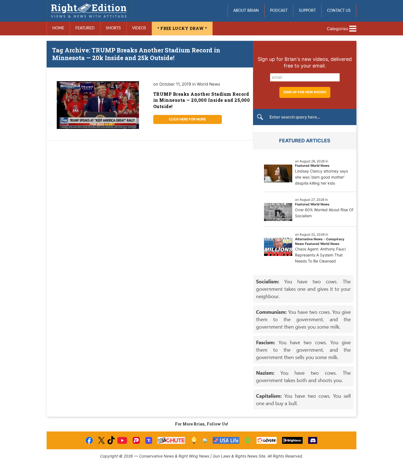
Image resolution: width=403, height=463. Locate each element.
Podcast (279, 11)
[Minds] (194, 440)
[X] (101, 440)
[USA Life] (226, 440)
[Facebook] (89, 440)
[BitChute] (171, 440)
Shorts (113, 28)
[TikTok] (111, 440)
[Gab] (205, 440)
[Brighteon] (292, 440)
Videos (139, 28)
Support (307, 11)
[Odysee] (266, 440)
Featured (85, 28)
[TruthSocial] (149, 440)
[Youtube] (122, 440)
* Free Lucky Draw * (182, 28)
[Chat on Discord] (312, 440)
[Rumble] (248, 440)
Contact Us (339, 11)
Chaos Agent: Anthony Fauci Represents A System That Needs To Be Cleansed (320, 255)
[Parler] (136, 440)
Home (58, 28)
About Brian (246, 11)
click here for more (187, 119)
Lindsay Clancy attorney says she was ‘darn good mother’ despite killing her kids (321, 177)
